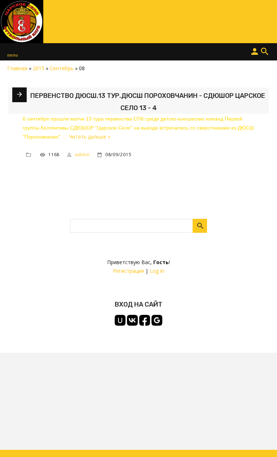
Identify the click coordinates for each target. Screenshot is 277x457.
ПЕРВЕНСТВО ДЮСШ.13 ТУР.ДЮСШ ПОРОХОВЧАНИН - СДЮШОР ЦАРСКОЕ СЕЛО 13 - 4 (147, 102)
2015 (38, 68)
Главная (17, 68)
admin (82, 154)
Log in (157, 270)
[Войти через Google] (156, 320)
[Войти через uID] (120, 320)
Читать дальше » (89, 136)
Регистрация (128, 270)
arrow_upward (260, 440)
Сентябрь (62, 68)
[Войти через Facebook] (144, 320)
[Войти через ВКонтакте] (132, 320)
